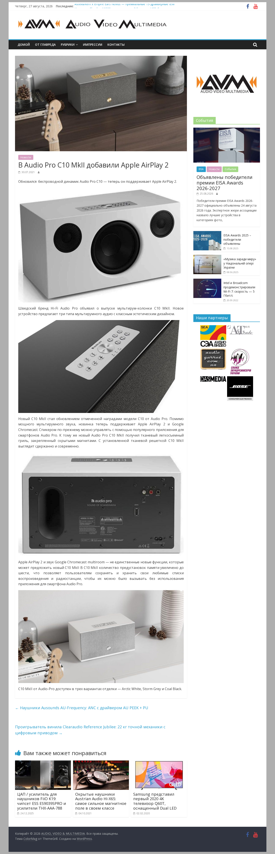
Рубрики (68, 44)
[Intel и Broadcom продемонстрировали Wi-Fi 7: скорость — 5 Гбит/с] (207, 281)
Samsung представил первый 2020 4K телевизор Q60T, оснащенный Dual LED (155, 801)
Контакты (116, 44)
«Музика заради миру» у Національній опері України (239, 263)
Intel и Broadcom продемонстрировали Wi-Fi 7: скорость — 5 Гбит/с (239, 289)
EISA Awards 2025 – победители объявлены (237, 239)
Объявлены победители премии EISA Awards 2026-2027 (224, 183)
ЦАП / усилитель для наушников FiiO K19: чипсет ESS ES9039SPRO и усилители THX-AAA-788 (41, 801)
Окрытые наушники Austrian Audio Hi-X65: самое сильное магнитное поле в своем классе (100, 801)
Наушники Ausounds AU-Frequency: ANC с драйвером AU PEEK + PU (81, 707)
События (230, 169)
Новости (25, 157)
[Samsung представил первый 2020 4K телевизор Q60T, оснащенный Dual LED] (159, 763)
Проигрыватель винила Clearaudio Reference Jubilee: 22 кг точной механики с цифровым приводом (90, 730)
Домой (24, 44)
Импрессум (92, 44)
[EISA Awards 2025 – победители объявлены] (207, 233)
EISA (201, 169)
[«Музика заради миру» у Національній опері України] (207, 257)
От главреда (45, 44)
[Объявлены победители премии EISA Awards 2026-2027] (226, 130)
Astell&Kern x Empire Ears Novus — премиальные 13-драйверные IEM (124, 6)
